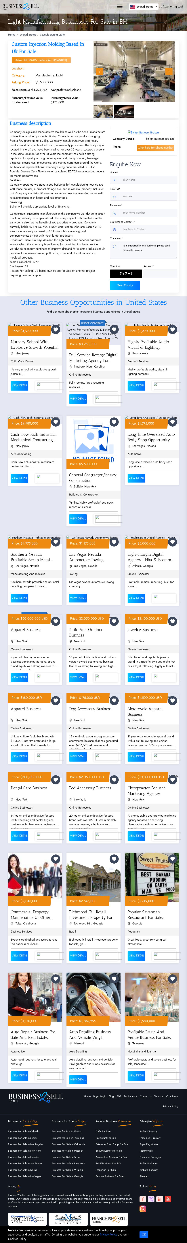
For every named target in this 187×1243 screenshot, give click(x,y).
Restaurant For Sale (106, 1138)
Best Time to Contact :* (122, 222)
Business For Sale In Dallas (22, 1170)
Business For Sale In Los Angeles (25, 1144)
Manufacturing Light (52, 34)
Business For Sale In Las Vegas (24, 1176)
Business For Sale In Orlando (23, 1131)
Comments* (116, 238)
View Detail (19, 385)
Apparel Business (26, 629)
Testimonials (130, 1096)
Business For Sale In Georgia (67, 1176)
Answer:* (149, 266)
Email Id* (115, 189)
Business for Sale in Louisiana (68, 1138)
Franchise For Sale (106, 1170)
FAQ (119, 1096)
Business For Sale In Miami (22, 1138)
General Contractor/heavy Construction (93, 477)
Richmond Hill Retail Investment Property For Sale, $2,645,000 (91, 915)
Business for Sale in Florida (66, 1131)
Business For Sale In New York (24, 1151)
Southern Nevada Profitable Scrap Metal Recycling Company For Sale (32, 558)
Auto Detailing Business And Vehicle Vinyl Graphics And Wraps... (90, 1035)
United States (28, 34)
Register (167, 6)
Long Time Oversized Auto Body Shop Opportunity (151, 437)
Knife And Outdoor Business (86, 632)
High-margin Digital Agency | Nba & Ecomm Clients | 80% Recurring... (149, 558)
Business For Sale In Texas (66, 1157)
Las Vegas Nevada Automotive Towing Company (86, 558)
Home (11, 34)
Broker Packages (149, 1163)
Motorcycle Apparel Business (145, 711)
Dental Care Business (29, 788)
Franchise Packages (150, 1157)
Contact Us (146, 1096)
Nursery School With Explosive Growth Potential (35, 344)
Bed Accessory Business (90, 788)
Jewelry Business (142, 629)
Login (180, 6)
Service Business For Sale (109, 1176)
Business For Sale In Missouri (67, 1151)
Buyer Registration (149, 1144)
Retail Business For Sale (108, 1163)
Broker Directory (148, 1131)
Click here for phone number (155, 147)
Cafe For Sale (103, 1131)
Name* (114, 172)
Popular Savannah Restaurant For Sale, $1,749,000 (145, 915)
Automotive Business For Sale (111, 1157)
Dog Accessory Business (90, 708)
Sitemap (144, 1176)
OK (144, 1234)
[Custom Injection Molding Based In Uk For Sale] (135, 71)
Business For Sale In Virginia (67, 1170)
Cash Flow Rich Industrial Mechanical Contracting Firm (34, 438)
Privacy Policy (170, 1106)
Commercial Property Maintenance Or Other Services (31, 915)
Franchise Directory (150, 1138)
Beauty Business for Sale (109, 1151)
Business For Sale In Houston (23, 1157)
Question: (115, 266)
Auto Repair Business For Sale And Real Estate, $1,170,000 (33, 1035)
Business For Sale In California (68, 1144)
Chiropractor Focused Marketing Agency (147, 791)
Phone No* (116, 205)
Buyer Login (99, 1096)
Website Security (149, 1170)
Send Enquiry (125, 285)
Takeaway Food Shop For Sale (112, 1144)
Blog (111, 1096)
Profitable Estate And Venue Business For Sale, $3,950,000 (149, 1035)
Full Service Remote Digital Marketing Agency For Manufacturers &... (93, 358)
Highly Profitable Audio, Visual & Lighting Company (148, 345)
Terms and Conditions (166, 1096)
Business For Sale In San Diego (25, 1163)
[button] (144, 6)
